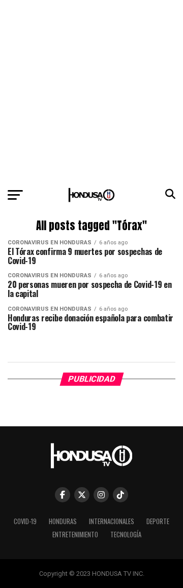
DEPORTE (157, 521)
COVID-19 (25, 521)
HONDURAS (63, 521)
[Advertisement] (91, 91)
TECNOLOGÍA (125, 534)
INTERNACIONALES (111, 521)
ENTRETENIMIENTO (75, 534)
